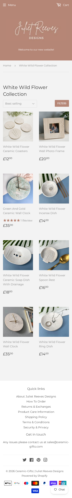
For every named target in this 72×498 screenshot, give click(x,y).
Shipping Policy (36, 417)
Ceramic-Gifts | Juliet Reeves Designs (39, 471)
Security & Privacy (36, 427)
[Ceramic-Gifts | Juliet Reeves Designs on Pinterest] (38, 460)
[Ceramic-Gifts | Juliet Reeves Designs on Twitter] (25, 460)
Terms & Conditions (36, 422)
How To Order (36, 401)
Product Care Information (36, 412)
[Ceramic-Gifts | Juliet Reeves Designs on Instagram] (45, 460)
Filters (61, 103)
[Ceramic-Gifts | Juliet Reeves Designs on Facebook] (31, 460)
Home (7, 65)
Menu (12, 5)
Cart (65, 5)
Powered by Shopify (34, 475)
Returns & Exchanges (36, 406)
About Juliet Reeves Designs (36, 396)
